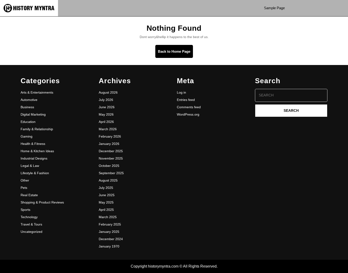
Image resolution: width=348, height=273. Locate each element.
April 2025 (106, 210)
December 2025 (111, 151)
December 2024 (111, 239)
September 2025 (111, 173)
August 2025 (108, 180)
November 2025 (111, 158)
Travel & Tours (31, 224)
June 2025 (107, 195)
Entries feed (186, 100)
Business (27, 107)
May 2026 (106, 114)
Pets (24, 188)
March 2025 (108, 217)
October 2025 (109, 166)
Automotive (29, 100)
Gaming (26, 136)
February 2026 (110, 136)
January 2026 (109, 144)
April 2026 (106, 122)
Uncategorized (31, 232)
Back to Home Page (175, 53)
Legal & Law (30, 166)
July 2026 (106, 100)
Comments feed (189, 107)
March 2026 (108, 129)
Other (25, 180)
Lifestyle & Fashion (35, 173)
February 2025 (110, 224)
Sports (25, 210)
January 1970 (109, 246)
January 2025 (109, 232)
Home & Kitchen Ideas (37, 151)
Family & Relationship (37, 129)
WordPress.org (188, 114)
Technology (29, 217)
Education (28, 122)
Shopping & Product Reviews (42, 202)
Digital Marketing (33, 114)
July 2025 (106, 188)
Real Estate (29, 195)
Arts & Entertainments (37, 92)
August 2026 (108, 92)
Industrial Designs (34, 158)
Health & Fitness (33, 144)
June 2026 (107, 107)
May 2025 (106, 202)
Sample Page (274, 8)
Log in (181, 92)
